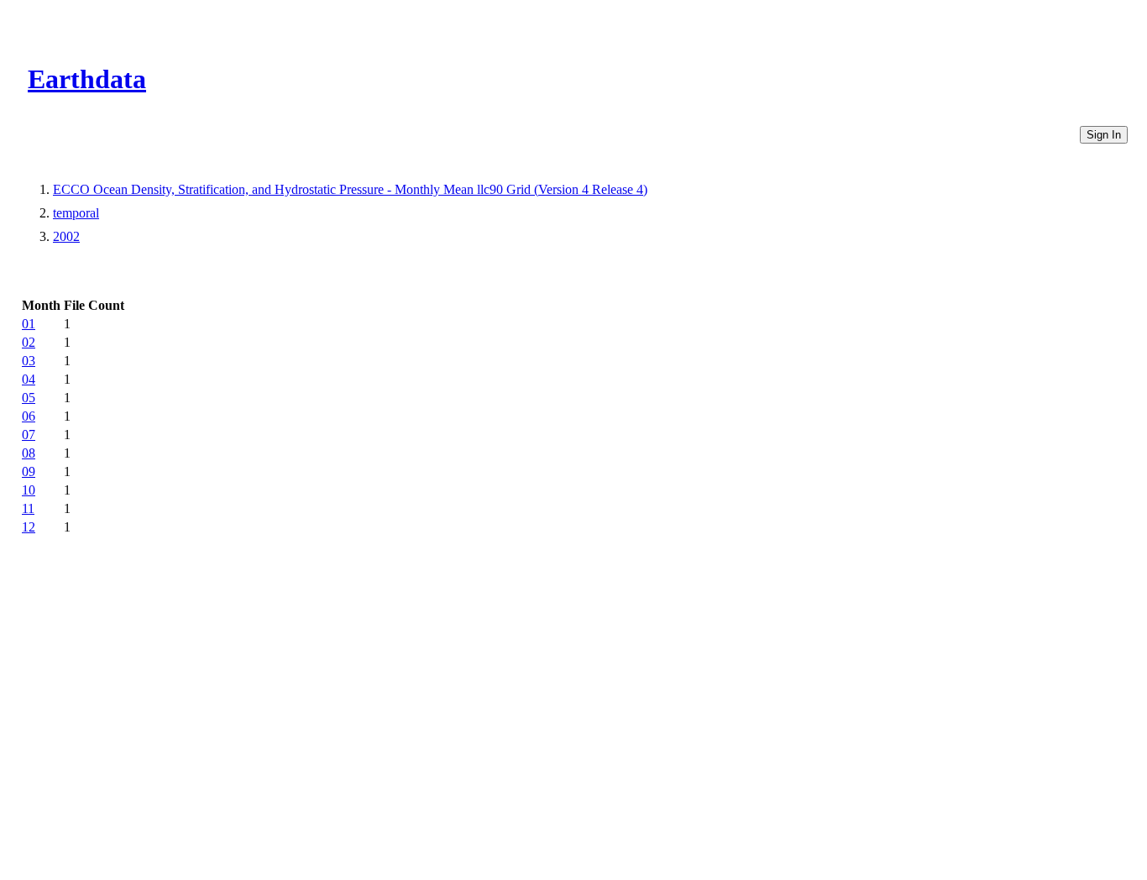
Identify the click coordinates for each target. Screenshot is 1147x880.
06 (28, 416)
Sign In (1104, 134)
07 (28, 434)
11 (28, 508)
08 (28, 453)
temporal (76, 213)
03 (28, 361)
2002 (66, 236)
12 (28, 527)
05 (28, 397)
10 (28, 490)
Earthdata (87, 79)
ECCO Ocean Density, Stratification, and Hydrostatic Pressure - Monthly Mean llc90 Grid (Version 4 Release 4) (350, 189)
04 (28, 379)
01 (28, 324)
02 (28, 342)
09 (28, 471)
